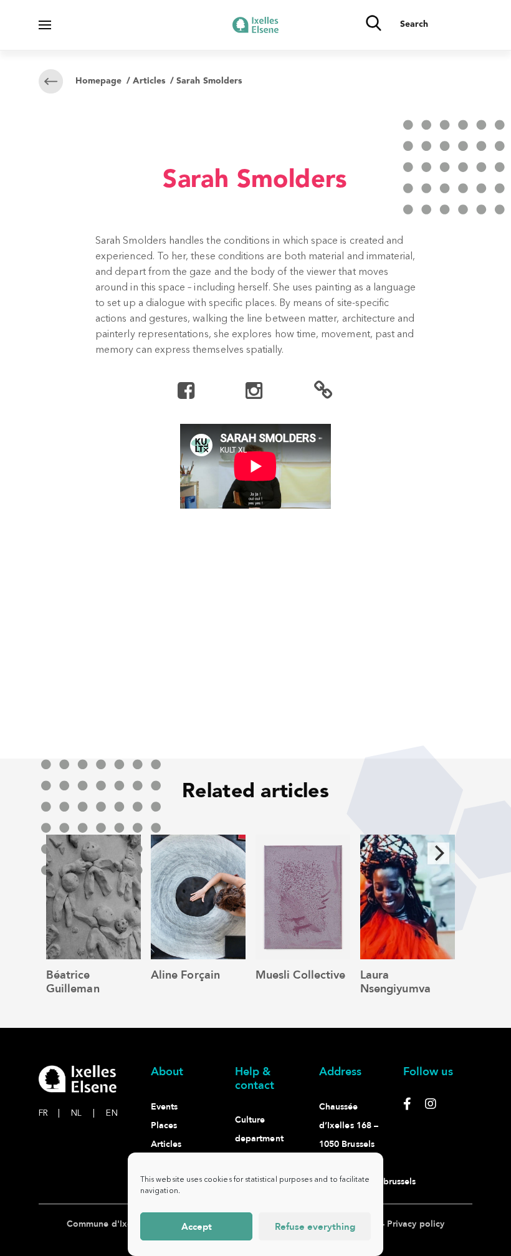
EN (111, 1113)
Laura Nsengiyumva (395, 982)
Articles (149, 81)
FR (49, 1113)
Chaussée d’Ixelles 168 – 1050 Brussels (348, 1125)
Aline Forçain (185, 975)
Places (164, 1125)
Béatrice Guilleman (73, 982)
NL (83, 1113)
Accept (196, 1226)
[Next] (438, 853)
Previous (184, 564)
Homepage (98, 81)
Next (326, 564)
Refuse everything (315, 1226)
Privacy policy (415, 1224)
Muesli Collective (300, 975)
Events (164, 1107)
